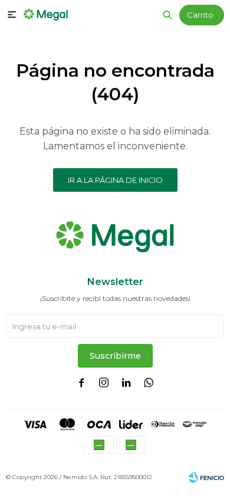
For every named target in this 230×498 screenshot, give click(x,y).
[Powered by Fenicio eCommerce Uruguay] (206, 477)
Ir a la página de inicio (115, 180)
